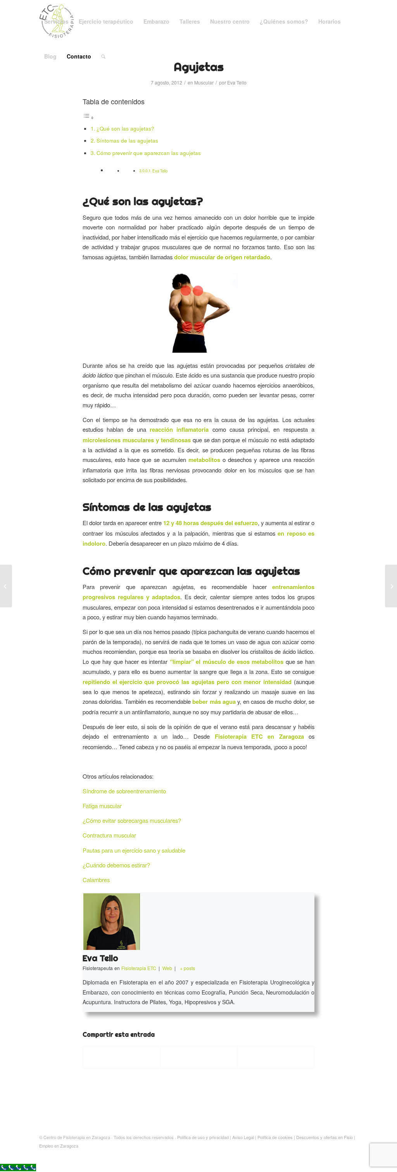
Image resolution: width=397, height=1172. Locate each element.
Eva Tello (237, 82)
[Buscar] (103, 56)
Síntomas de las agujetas (127, 140)
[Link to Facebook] (340, 1154)
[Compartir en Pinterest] (275, 1057)
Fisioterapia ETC (239, 736)
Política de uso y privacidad (203, 1137)
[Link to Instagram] (352, 1154)
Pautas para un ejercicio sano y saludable (134, 850)
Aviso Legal (243, 1137)
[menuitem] (56, 21)
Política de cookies (275, 1137)
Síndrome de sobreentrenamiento (124, 791)
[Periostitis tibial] (6, 586)
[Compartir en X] (199, 1057)
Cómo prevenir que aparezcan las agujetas (149, 153)
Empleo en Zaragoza (58, 1146)
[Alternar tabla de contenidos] (88, 117)
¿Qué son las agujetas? (125, 128)
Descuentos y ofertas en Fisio (324, 1137)
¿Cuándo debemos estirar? (116, 865)
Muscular (204, 82)
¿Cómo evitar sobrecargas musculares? (132, 820)
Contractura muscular (109, 835)
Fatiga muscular (102, 805)
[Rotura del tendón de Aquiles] (391, 586)
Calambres (96, 880)
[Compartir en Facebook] (121, 1057)
